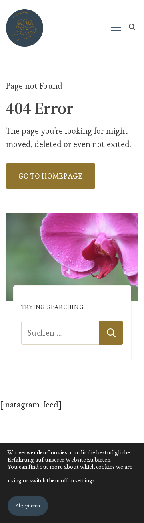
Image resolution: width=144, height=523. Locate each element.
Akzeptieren (28, 506)
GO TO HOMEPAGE (50, 176)
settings (85, 480)
